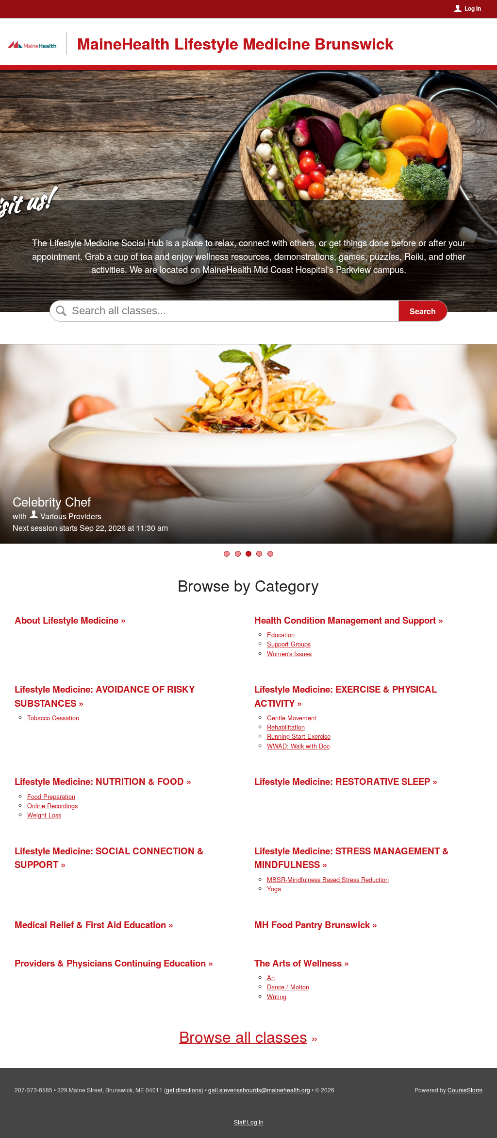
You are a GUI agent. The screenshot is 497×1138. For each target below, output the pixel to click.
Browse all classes (243, 1036)
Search (423, 311)
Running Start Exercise (299, 736)
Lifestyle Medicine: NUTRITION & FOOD (99, 781)
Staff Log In (249, 1122)
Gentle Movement (291, 717)
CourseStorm (464, 1090)
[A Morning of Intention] (270, 554)
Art (271, 977)
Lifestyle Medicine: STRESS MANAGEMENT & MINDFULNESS (351, 857)
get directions (183, 1090)
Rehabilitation (286, 726)
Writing (276, 996)
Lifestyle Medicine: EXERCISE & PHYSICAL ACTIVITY (345, 695)
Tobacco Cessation (53, 717)
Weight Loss (44, 814)
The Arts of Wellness (298, 962)
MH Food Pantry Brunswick (312, 924)
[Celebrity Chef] (248, 554)
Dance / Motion (288, 986)
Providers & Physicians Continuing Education (110, 962)
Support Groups (289, 643)
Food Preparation (51, 796)
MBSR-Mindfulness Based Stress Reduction (328, 879)
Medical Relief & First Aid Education (90, 924)
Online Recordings (52, 805)
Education (281, 634)
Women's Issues (289, 653)
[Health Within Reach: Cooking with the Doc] (238, 554)
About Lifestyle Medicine (66, 620)
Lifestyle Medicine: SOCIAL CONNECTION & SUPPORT (109, 857)
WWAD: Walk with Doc (298, 745)
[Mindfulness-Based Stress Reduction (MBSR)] (259, 554)
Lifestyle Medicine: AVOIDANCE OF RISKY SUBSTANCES (105, 695)
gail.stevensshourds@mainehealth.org (259, 1090)
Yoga (274, 888)
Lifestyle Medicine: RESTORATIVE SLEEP (342, 781)
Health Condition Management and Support (345, 620)
